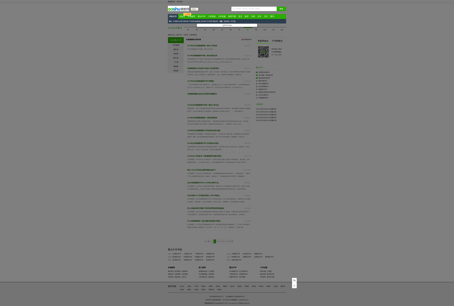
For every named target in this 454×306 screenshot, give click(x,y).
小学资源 (212, 16)
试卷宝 (182, 16)
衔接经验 (185, 21)
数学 (247, 16)
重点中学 (201, 16)
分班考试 (203, 21)
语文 (240, 16)
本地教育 (191, 16)
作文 (259, 16)
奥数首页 (173, 16)
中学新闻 (191, 21)
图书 (272, 16)
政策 (180, 21)
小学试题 (222, 16)
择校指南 (197, 21)
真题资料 (226, 21)
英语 (253, 16)
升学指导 (209, 21)
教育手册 (232, 16)
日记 (266, 16)
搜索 (281, 9)
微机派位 (215, 21)
